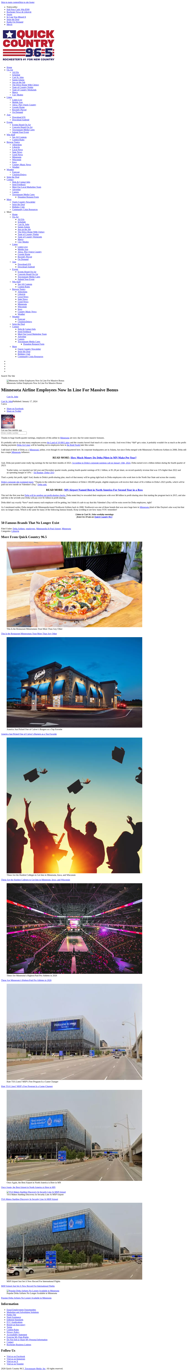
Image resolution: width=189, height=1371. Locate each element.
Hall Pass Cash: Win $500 (18, 9)
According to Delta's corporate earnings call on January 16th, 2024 (101, 463)
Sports (9, 14)
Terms (9, 1327)
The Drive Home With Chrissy (25, 85)
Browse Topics (13, 142)
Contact (10, 179)
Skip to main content (10, 2)
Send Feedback (19, 184)
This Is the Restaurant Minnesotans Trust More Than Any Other (29, 633)
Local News (17, 149)
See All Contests (19, 137)
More (9, 199)
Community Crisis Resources (25, 209)
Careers (15, 192)
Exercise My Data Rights (18, 1337)
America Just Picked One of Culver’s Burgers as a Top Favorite (29, 734)
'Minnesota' (34, 450)
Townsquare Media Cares (23, 130)
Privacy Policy (13, 1332)
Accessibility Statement (17, 1334)
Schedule (16, 75)
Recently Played (19, 110)
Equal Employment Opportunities (21, 1310)
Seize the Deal (13, 19)
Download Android (20, 120)
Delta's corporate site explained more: (17, 482)
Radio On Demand (15, 22)
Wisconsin (16, 159)
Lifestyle (16, 147)
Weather (15, 167)
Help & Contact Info (21, 182)
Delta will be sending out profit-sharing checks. (45, 495)
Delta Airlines (19, 528)
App (9, 115)
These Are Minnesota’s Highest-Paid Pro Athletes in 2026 (26, 980)
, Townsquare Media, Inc (35, 1368)
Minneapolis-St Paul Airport (48, 528)
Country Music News (21, 164)
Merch (9, 24)
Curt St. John (18, 77)
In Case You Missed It (16, 17)
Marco (15, 92)
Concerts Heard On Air (22, 127)
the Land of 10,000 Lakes (58, 442)
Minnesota (16, 157)
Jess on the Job (18, 82)
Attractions (17, 144)
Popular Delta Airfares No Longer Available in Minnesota (26, 1298)
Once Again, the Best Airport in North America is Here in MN (28, 1187)
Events (10, 122)
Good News (17, 154)
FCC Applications (14, 1322)
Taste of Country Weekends (24, 90)
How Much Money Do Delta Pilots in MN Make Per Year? (104, 457)
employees (30, 528)
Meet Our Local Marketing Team (26, 187)
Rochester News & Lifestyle (19, 12)
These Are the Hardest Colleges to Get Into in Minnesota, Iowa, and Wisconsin (35, 880)
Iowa (14, 162)
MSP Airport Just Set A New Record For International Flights (28, 1286)
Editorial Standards (15, 1320)
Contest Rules (18, 139)
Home (9, 67)
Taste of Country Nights (22, 87)
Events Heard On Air (21, 125)
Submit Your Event (20, 132)
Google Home (18, 107)
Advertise (16, 189)
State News (17, 152)
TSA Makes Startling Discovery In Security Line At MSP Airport (29, 1199)
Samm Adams (18, 80)
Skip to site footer (26, 2)
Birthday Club (18, 207)
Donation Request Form (28, 197)
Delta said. (42, 484)
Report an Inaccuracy (16, 1324)
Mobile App (17, 102)
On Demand (17, 112)
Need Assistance (14, 1317)
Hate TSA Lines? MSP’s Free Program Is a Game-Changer (27, 1086)
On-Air (10, 70)
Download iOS (18, 117)
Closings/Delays (19, 174)
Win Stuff (11, 134)
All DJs (15, 72)
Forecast (16, 172)
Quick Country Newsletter (23, 202)
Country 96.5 (106, 517)
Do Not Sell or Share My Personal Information (27, 1339)
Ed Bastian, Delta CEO (44, 472)
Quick (97, 517)
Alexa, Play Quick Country (24, 105)
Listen (9, 97)
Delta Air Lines (23, 445)
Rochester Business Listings (19, 1344)
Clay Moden (17, 95)
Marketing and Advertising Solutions (23, 1312)
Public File (11, 1315)
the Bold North (74, 445)
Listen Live (17, 100)
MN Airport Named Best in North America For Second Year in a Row (103, 489)
